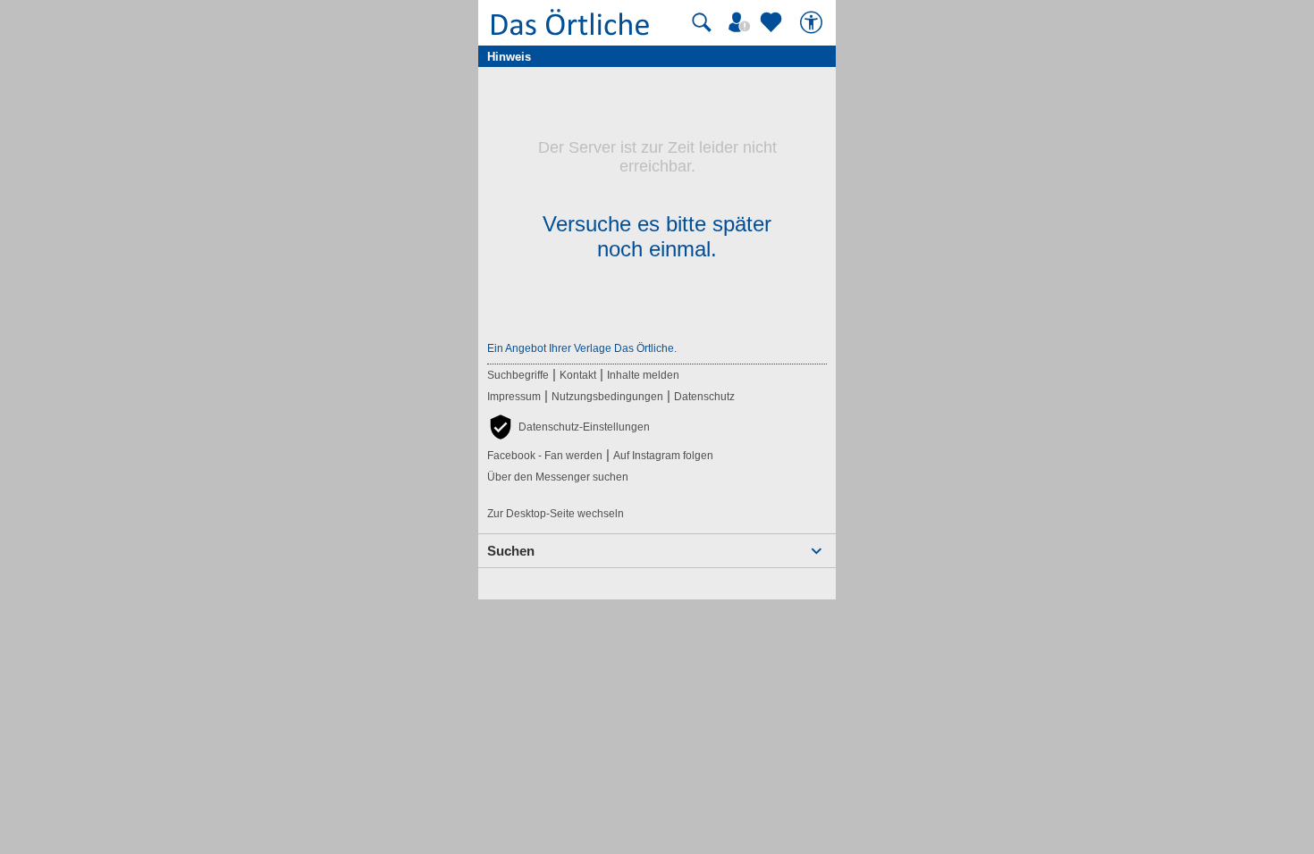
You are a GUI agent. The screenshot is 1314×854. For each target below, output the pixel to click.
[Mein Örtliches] (742, 22)
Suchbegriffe (518, 375)
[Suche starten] (701, 22)
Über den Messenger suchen (557, 477)
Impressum (514, 396)
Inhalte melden (643, 375)
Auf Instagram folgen (663, 455)
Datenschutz (704, 396)
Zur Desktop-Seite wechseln (555, 513)
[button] (568, 427)
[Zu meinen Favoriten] (773, 22)
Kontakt (578, 375)
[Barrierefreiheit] (813, 22)
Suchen (511, 550)
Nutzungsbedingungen (607, 396)
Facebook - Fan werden (544, 455)
